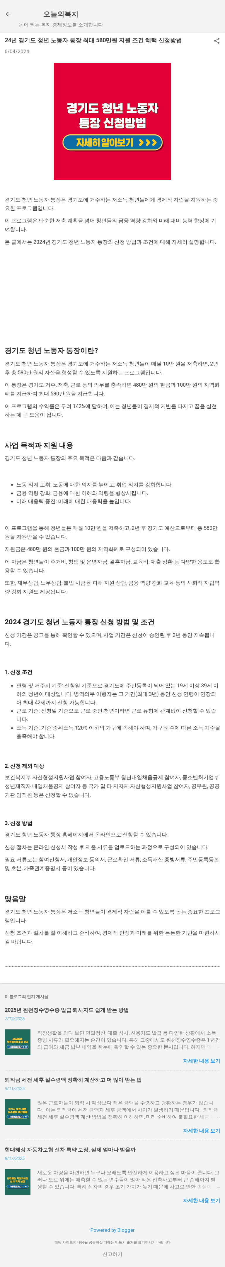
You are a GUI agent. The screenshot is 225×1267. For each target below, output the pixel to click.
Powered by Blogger (113, 1230)
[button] (216, 41)
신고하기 (112, 1254)
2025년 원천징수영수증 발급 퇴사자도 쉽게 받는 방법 (67, 1010)
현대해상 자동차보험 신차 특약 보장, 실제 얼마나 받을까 (70, 1149)
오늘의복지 (61, 14)
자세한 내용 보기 (201, 1061)
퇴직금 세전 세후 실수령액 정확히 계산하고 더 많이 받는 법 (73, 1080)
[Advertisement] (112, 296)
